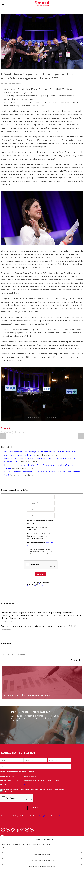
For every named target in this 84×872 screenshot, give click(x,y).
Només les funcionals (42, 861)
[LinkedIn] (19, 432)
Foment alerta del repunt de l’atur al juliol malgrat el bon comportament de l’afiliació (38, 626)
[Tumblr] (15, 432)
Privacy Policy (43, 816)
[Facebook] (3, 432)
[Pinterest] (11, 432)
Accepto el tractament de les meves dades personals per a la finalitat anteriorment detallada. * (33, 790)
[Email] (23, 432)
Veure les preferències (42, 867)
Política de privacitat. (25, 785)
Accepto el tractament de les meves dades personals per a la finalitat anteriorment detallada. (41, 551)
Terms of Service (41, 586)
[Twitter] (7, 432)
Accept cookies (42, 855)
